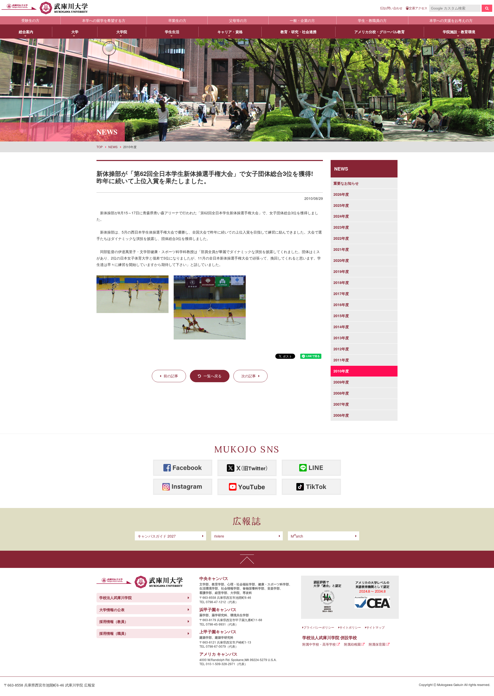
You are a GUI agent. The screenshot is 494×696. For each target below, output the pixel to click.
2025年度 (341, 205)
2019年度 (341, 271)
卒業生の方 (177, 20)
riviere (219, 536)
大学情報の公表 (112, 609)
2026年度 (341, 194)
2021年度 (341, 249)
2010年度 (341, 370)
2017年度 (341, 293)
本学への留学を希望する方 (103, 20)
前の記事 (171, 375)
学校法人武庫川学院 (115, 597)
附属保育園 (377, 644)
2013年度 (341, 337)
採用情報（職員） (113, 633)
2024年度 (341, 216)
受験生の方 (30, 20)
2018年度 (341, 282)
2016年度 (341, 304)
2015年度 (341, 315)
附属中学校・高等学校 (319, 644)
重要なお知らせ (346, 183)
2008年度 (341, 393)
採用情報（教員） (113, 621)
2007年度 (341, 404)
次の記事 (248, 375)
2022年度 (341, 238)
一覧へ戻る (213, 375)
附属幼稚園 (352, 644)
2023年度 (341, 227)
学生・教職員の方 (372, 20)
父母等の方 (238, 20)
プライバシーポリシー (318, 627)
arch (297, 536)
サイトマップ (375, 627)
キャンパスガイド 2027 (157, 536)
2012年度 (341, 348)
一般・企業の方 (302, 20)
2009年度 (341, 382)
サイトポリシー (350, 627)
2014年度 (341, 326)
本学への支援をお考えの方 (451, 20)
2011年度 (341, 359)
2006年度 (341, 415)
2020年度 (341, 260)
